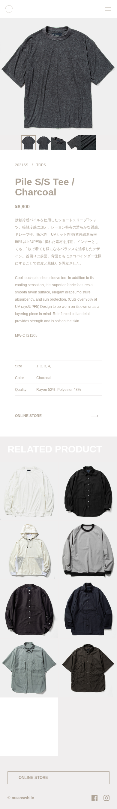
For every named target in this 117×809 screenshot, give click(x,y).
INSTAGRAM (107, 798)
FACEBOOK (95, 798)
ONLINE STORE (33, 777)
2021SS (21, 165)
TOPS (41, 165)
